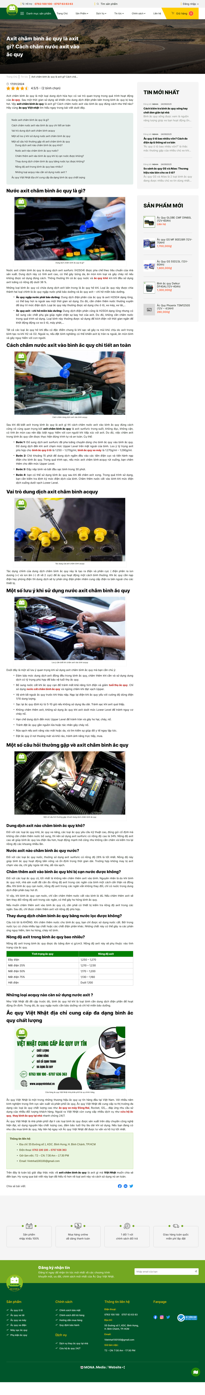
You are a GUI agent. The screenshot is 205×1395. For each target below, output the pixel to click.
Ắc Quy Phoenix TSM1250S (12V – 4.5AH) (173, 307)
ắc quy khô (101, 278)
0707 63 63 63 (63, 3)
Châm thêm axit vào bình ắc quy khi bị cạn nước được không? (49, 155)
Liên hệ (157, 13)
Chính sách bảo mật (69, 1310)
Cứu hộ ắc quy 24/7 (69, 1348)
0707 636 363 (58, 1150)
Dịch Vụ (100, 13)
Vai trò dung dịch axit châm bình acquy (33, 130)
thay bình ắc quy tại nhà (27, 1115)
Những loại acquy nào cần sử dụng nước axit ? (41, 172)
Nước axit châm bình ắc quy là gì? (30, 119)
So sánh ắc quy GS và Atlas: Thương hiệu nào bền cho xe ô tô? (166, 170)
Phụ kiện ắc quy (18, 1335)
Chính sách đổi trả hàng (71, 1315)
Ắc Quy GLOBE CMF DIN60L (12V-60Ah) (174, 219)
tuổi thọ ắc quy (118, 685)
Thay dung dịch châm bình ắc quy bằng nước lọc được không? (50, 161)
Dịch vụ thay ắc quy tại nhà (73, 1343)
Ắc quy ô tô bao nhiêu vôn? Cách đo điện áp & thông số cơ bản (166, 140)
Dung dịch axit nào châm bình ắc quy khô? (39, 145)
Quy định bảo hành (69, 1325)
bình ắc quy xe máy (90, 450)
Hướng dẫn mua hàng (70, 1320)
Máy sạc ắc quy (18, 1330)
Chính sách (137, 13)
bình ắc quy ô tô (42, 450)
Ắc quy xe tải (17, 1315)
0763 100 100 (43, 3)
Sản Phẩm (81, 13)
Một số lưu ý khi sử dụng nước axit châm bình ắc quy (41, 136)
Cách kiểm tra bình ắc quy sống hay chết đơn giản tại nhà (166, 110)
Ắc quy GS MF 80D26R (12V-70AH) (174, 241)
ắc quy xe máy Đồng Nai (74, 1107)
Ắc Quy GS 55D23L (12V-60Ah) (172, 263)
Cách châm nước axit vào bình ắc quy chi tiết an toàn (41, 125)
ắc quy (16, 99)
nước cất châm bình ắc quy (43, 689)
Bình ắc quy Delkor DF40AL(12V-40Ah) (168, 285)
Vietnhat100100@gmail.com (119, 1339)
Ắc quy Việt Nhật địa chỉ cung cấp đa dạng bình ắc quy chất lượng (48, 177)
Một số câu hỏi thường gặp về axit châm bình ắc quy (41, 141)
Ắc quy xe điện (18, 1325)
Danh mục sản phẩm (38, 13)
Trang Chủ (62, 13)
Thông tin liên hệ (117, 1302)
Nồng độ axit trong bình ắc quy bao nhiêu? (39, 166)
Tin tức (118, 13)
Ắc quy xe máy (18, 1320)
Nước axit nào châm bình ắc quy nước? (36, 150)
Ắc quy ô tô (16, 1310)
